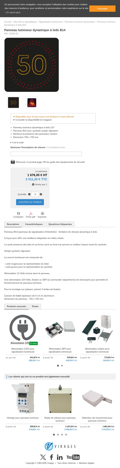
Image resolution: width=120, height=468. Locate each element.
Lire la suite (18, 142)
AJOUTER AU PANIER (30, 202)
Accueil (7, 22)
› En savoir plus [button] (12, 12)
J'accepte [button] (102, 8)
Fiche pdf (30, 217)
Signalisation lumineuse (50, 22)
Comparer (18, 217)
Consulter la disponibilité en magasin (33, 120)
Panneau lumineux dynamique (80, 22)
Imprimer (42, 217)
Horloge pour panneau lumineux (23, 418)
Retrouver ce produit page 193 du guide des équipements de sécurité (50, 162)
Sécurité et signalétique (25, 22)
